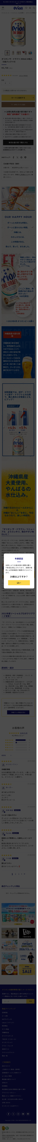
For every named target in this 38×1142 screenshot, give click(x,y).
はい (19, 583)
